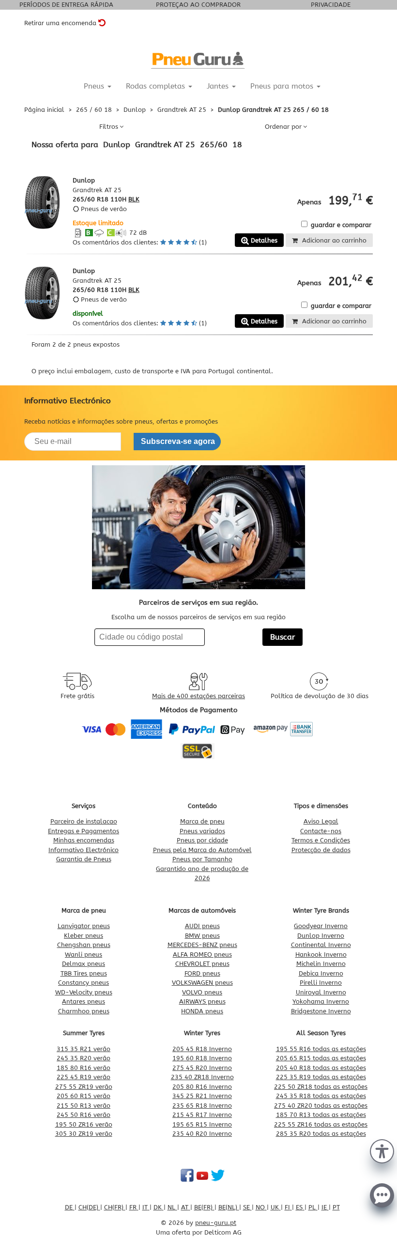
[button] (382, 1150)
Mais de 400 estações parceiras (198, 696)
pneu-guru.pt (215, 1222)
